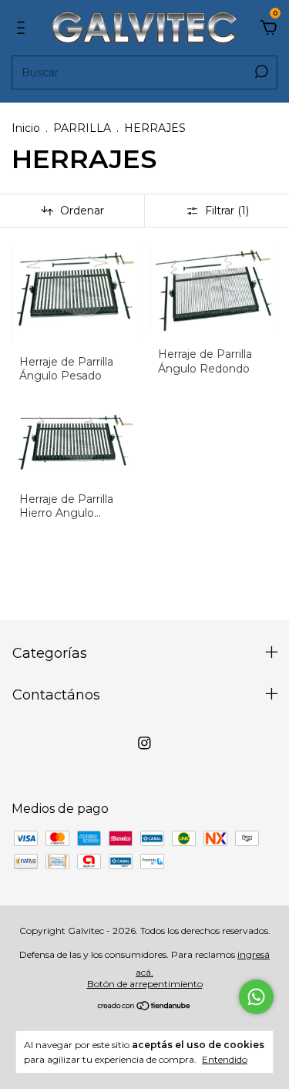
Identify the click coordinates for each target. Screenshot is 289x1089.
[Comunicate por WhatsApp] (256, 996)
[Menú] (23, 28)
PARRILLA (82, 128)
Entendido (224, 1059)
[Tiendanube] (144, 1007)
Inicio (26, 128)
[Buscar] (260, 71)
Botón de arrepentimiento (145, 984)
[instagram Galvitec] (144, 743)
